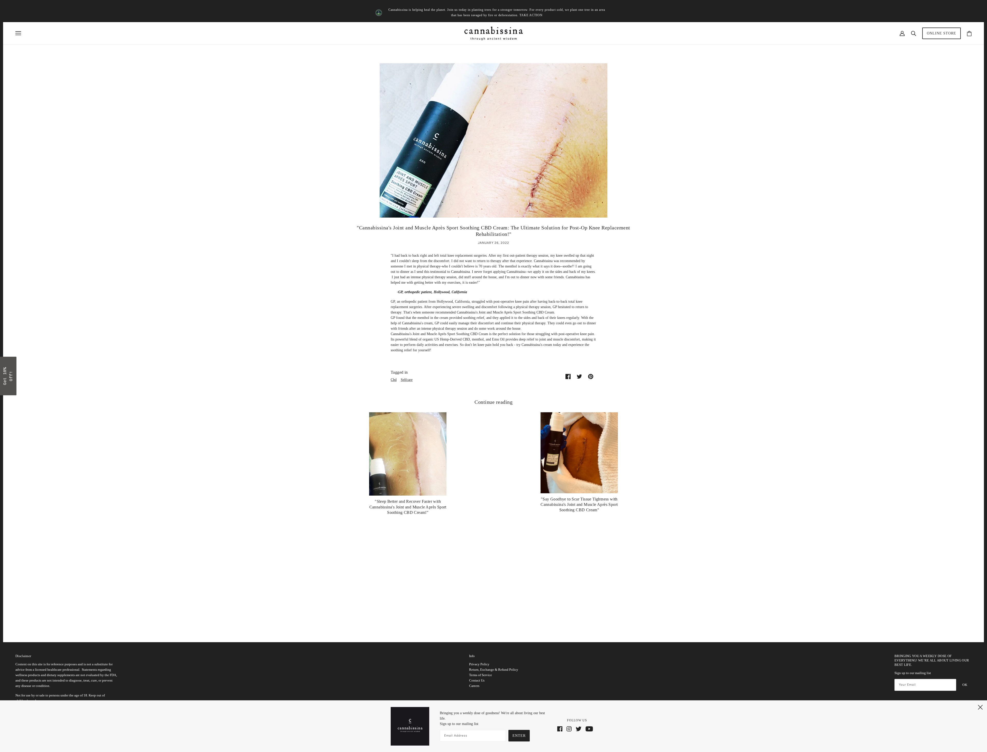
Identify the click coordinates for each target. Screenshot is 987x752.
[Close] (560, 339)
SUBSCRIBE (529, 389)
